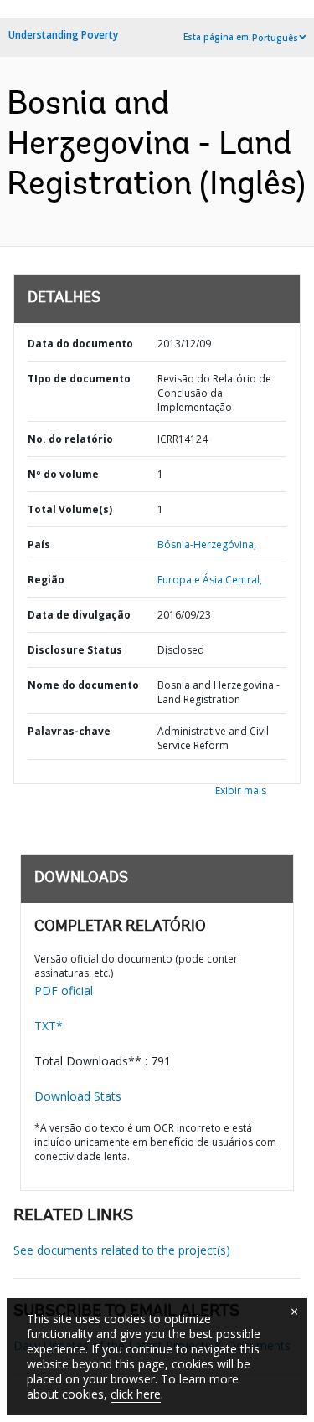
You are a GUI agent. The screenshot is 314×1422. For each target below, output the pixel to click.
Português (275, 38)
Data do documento (80, 343)
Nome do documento (83, 685)
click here (136, 1394)
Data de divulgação (79, 615)
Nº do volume (63, 474)
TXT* (48, 1026)
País (39, 544)
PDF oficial (63, 990)
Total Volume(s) (70, 509)
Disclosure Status (75, 650)
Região (46, 579)
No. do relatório (70, 439)
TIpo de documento (79, 379)
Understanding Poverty (63, 35)
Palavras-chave (69, 731)
